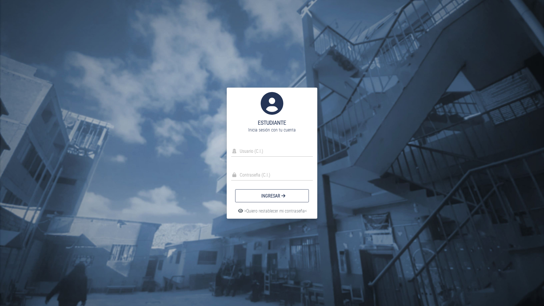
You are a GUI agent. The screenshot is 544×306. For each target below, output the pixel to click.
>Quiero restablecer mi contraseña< (275, 211)
